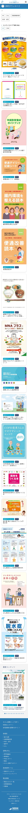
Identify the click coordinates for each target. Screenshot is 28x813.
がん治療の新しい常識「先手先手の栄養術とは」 (14, 104)
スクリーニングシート (10, 773)
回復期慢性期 (16, 15)
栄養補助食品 (8, 784)
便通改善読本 (7, 269)
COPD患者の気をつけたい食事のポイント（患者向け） (13, 464)
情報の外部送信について (14, 798)
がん (8, 15)
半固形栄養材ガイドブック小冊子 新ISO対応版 (14, 151)
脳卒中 (6, 744)
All (3, 15)
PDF (8, 28)
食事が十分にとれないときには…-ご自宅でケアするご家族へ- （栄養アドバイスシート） (14, 315)
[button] (4, 713)
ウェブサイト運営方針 (14, 801)
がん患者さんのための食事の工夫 (14, 613)
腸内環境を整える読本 (10, 224)
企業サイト (14, 803)
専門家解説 (7, 754)
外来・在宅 (5, 19)
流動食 (6, 786)
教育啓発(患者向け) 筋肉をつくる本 (14, 493)
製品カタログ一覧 (9, 781)
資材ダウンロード (9, 771)
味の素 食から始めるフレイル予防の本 (13, 522)
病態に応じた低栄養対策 (11, 390)
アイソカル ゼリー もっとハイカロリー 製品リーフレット (13, 76)
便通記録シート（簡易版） (11, 179)
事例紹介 (6, 756)
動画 (5, 761)
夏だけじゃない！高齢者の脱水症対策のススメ (14, 658)
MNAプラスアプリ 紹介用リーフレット (13, 361)
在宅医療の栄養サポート (11, 727)
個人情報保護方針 (14, 796)
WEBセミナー (7, 725)
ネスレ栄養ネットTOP (10, 722)
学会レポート (8, 758)
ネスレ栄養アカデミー (10, 763)
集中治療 (6, 737)
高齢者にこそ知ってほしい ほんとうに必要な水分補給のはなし (13, 418)
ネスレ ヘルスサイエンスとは (14, 794)
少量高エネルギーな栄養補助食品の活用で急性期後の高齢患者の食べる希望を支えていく (13, 708)
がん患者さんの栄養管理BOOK (13, 568)
